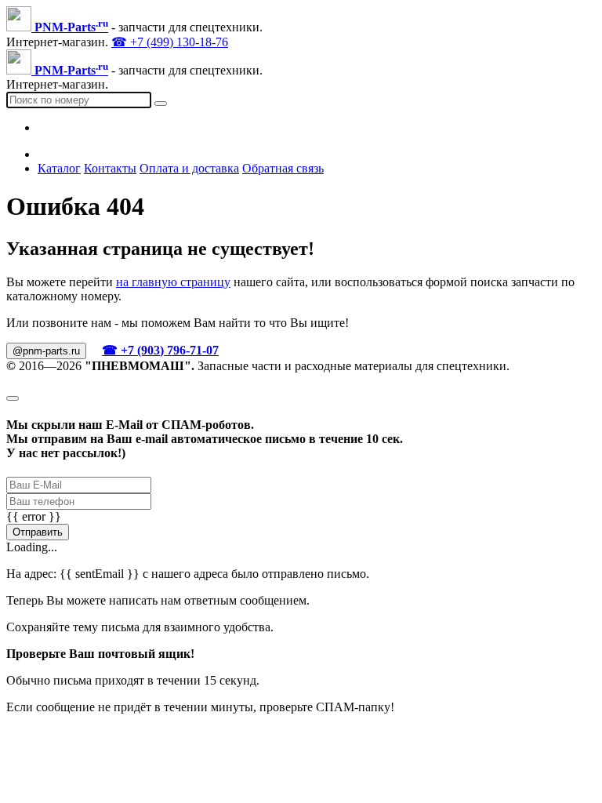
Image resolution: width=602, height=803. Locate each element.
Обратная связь (283, 168)
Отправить (38, 532)
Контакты (110, 168)
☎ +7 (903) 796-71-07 (160, 350)
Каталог (59, 168)
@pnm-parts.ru (46, 351)
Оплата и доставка (189, 168)
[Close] (12, 398)
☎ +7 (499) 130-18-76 (169, 42)
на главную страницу (173, 282)
